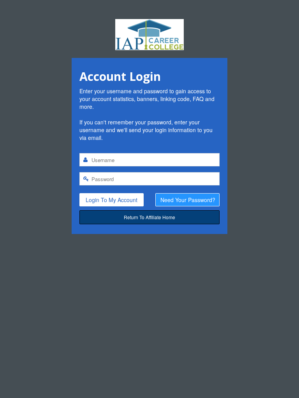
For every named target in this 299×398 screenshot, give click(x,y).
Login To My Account (111, 200)
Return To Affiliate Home (149, 217)
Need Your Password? (187, 200)
